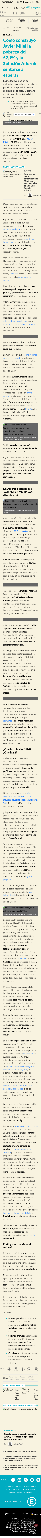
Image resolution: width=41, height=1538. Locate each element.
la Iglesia (31, 1235)
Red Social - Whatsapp (38, 1480)
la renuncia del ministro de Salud (17, 1213)
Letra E (7, 29)
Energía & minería (30, 1486)
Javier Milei (13, 1377)
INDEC (28, 409)
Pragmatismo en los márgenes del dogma (20, 1451)
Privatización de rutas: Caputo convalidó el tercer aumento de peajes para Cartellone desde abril (21, 1467)
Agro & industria (28, 1489)
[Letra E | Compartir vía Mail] (36, 1369)
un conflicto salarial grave (26, 1126)
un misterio (28, 1053)
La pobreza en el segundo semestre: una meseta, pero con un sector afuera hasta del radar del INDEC (23, 105)
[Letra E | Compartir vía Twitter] (16, 1369)
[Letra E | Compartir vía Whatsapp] (9, 1369)
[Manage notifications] (36, 1525)
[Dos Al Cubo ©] (11, 1514)
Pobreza (22, 1377)
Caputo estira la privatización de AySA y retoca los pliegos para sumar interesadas (20, 1437)
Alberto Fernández (18, 488)
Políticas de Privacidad (32, 1532)
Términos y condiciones (20, 1531)
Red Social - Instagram (19, 1480)
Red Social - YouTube (32, 1480)
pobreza (14, 273)
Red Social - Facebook (13, 1480)
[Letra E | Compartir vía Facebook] (22, 1369)
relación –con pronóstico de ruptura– (20, 324)
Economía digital (19, 14)
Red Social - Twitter (26, 1480)
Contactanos (5, 1480)
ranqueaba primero (11, 229)
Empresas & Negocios (16, 1492)
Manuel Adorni (14, 1379)
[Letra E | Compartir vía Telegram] (29, 1369)
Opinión (29, 1492)
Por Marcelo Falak (9, 114)
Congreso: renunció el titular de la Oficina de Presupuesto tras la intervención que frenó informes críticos (21, 1458)
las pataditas (22, 958)
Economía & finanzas (17, 29)
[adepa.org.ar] (26, 1514)
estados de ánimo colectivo (15, 321)
